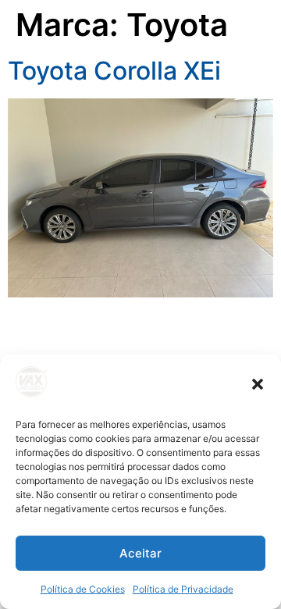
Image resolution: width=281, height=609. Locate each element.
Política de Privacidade (183, 589)
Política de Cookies (83, 589)
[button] (257, 384)
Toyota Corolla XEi (114, 70)
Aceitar (140, 553)
